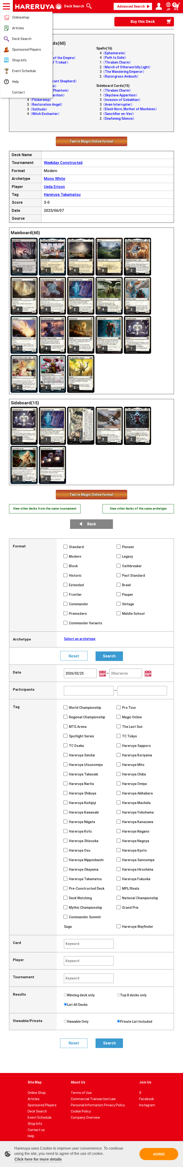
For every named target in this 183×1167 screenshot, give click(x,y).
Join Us (145, 1082)
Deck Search (21, 39)
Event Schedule (24, 71)
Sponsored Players (26, 49)
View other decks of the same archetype (138, 508)
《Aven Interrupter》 (118, 104)
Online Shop (37, 1093)
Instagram (147, 1105)
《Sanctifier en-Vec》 (119, 114)
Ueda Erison (54, 186)
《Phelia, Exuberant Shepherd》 (53, 81)
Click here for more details (38, 1159)
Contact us (36, 1130)
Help (15, 82)
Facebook (146, 1099)
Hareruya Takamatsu (62, 194)
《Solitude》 (39, 109)
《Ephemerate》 (114, 53)
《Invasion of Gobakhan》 (122, 100)
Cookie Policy (81, 1111)
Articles (18, 28)
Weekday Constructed (63, 162)
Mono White (54, 178)
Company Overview (85, 1117)
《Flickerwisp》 (41, 100)
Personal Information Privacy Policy (98, 1105)
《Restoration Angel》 (46, 104)
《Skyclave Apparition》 (120, 95)
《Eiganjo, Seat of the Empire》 (53, 58)
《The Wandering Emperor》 (124, 72)
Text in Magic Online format (91, 141)
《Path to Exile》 (115, 58)
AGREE (159, 1154)
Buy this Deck (143, 21)
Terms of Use (81, 1093)
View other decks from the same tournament (44, 508)
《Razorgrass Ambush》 (121, 76)
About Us (78, 1082)
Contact (18, 92)
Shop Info (19, 60)
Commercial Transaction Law (93, 1099)
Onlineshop (20, 17)
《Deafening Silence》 (119, 118)
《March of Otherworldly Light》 (127, 67)
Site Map (34, 1082)
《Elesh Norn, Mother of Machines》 (130, 109)
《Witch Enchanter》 (45, 114)
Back (91, 524)
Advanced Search (131, 6)
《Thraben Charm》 (117, 62)
